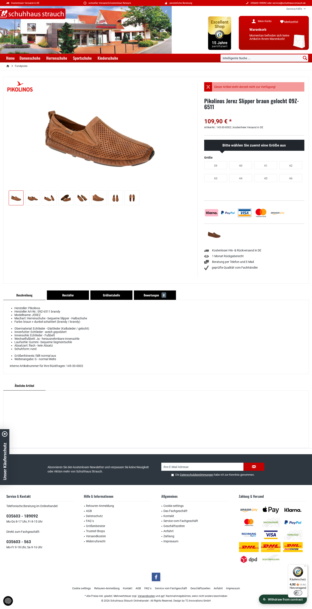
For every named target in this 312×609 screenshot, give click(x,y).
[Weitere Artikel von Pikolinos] (20, 86)
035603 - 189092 (22, 516)
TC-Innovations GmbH (198, 600)
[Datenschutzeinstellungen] (8, 601)
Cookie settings (173, 506)
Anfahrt (168, 531)
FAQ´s (90, 521)
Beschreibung (24, 295)
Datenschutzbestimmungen (196, 474)
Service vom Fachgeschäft (180, 521)
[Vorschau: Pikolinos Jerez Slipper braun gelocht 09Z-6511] (16, 197)
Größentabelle (111, 295)
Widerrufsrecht (95, 541)
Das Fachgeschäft (175, 511)
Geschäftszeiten (174, 526)
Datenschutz (94, 516)
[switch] (298, 592)
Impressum (170, 541)
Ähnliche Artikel (24, 385)
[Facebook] (156, 577)
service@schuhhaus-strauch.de (289, 3)
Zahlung (168, 536)
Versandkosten (96, 536)
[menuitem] (294, 8)
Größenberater (95, 526)
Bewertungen (154, 295)
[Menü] (305, 567)
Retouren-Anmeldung (100, 506)
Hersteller (68, 295)
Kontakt (168, 516)
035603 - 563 (18, 541)
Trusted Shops (95, 531)
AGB (89, 511)
